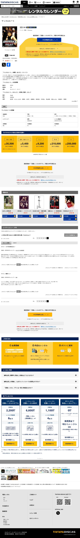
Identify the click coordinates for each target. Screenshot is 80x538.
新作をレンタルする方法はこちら (57, 51)
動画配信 (58, 2)
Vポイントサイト (34, 518)
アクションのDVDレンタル (32, 16)
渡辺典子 (60, 99)
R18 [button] (76, 6)
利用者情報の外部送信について (7, 486)
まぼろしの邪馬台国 (6, 211)
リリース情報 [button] (33, 6)
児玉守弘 (12, 97)
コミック (39, 2)
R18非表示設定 (6, 524)
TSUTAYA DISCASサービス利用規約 (18, 484)
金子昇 (27, 99)
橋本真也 (38, 99)
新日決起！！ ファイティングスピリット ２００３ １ (30, 211)
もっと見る (74, 101)
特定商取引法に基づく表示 (61, 484)
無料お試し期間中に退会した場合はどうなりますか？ (19, 375)
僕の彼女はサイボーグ (68, 211)
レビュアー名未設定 (20, 250)
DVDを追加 (5, 216)
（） (16, 60)
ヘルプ (71, 6)
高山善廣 (48, 99)
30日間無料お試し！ (49, 40)
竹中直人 (43, 99)
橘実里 (23, 99)
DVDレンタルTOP (5, 16)
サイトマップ (17, 486)
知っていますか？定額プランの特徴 (42, 467)
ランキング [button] (42, 6)
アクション (30, 30)
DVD (24, 2)
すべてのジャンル (13, 16)
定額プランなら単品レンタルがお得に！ (60, 467)
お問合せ (32, 505)
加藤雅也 (32, 99)
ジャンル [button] (26, 6)
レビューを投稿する (70, 235)
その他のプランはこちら (42, 44)
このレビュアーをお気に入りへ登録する (53, 267)
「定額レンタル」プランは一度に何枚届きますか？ (18, 388)
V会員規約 (7, 484)
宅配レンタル (6, 519)
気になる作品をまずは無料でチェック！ (8, 474)
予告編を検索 (12, 55)
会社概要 (3, 484)
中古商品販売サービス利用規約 (32, 484)
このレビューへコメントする (70, 267)
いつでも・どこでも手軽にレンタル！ (8, 467)
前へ (34, 238)
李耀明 (65, 99)
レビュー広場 (33, 513)
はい (19, 264)
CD (32, 2)
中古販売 (5, 522)
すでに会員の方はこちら (56, 44)
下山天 (11, 95)
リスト (73, 3)
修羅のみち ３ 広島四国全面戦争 (55, 211)
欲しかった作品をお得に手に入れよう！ (26, 467)
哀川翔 (11, 99)
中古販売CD (48, 2)
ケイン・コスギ (17, 99)
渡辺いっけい (54, 99)
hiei (16, 277)
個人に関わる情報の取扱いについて (47, 484)
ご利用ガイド (66, 6)
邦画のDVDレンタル (22, 16)
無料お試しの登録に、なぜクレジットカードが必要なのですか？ (22, 381)
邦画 (25, 30)
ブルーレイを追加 (67, 219)
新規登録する (10, 443)
